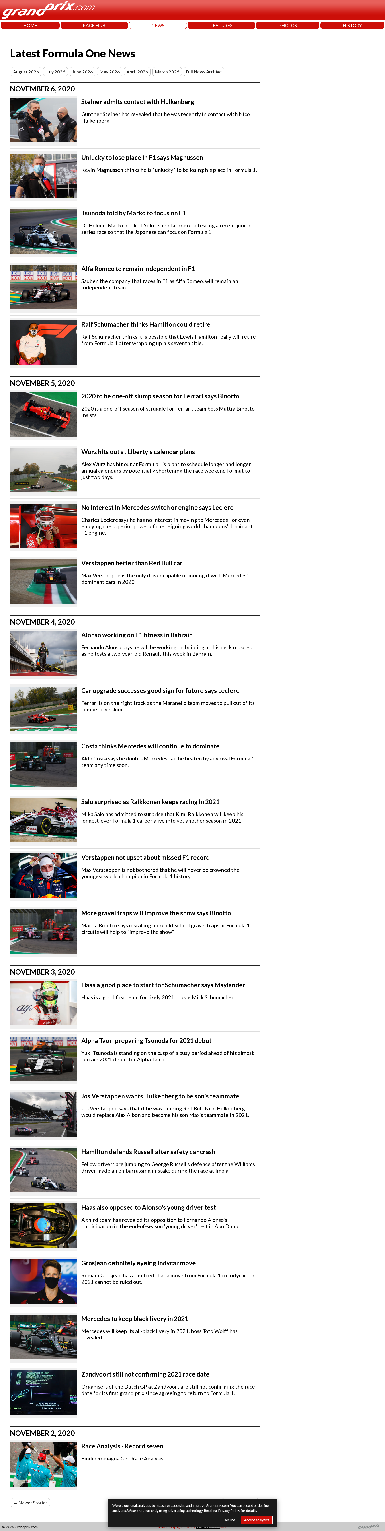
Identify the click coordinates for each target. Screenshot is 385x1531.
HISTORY (352, 25)
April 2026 (137, 71)
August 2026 (26, 71)
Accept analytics (256, 1520)
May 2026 (110, 71)
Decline (229, 1520)
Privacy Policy (229, 1510)
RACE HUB (94, 25)
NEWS (157, 25)
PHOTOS (288, 25)
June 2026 (82, 71)
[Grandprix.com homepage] (369, 1526)
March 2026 (167, 71)
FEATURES (221, 25)
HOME (30, 25)
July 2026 (55, 71)
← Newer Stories (30, 1502)
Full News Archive (204, 71)
